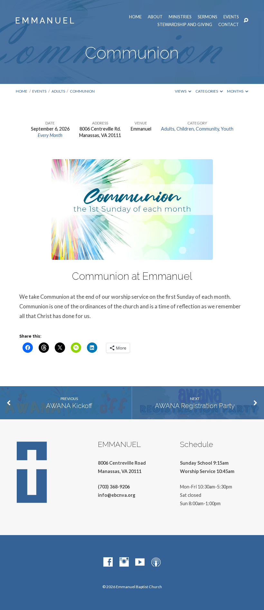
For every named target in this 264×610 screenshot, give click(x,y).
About (155, 17)
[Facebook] (108, 562)
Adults (58, 91)
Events (231, 17)
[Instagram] (124, 562)
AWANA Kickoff (69, 406)
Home (135, 17)
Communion (82, 91)
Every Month (50, 135)
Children (185, 129)
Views (181, 91)
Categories (207, 91)
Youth (227, 129)
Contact (228, 25)
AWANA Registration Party (195, 406)
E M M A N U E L (44, 20)
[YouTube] (140, 562)
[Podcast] (156, 562)
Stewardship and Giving (184, 25)
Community (207, 129)
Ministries (180, 17)
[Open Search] (246, 20)
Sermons (207, 17)
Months (235, 91)
